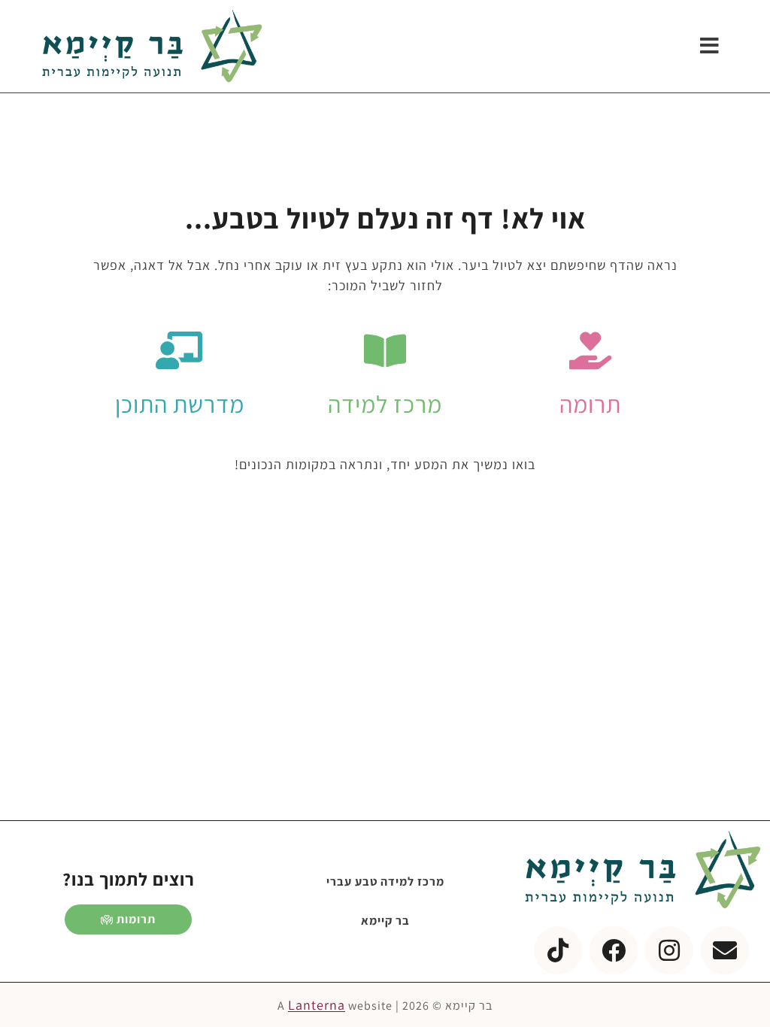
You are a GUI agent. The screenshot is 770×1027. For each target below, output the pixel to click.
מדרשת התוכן (179, 404)
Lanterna (316, 1004)
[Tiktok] (558, 950)
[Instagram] (669, 950)
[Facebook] (614, 950)
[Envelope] (725, 950)
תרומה (590, 404)
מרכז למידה (385, 404)
